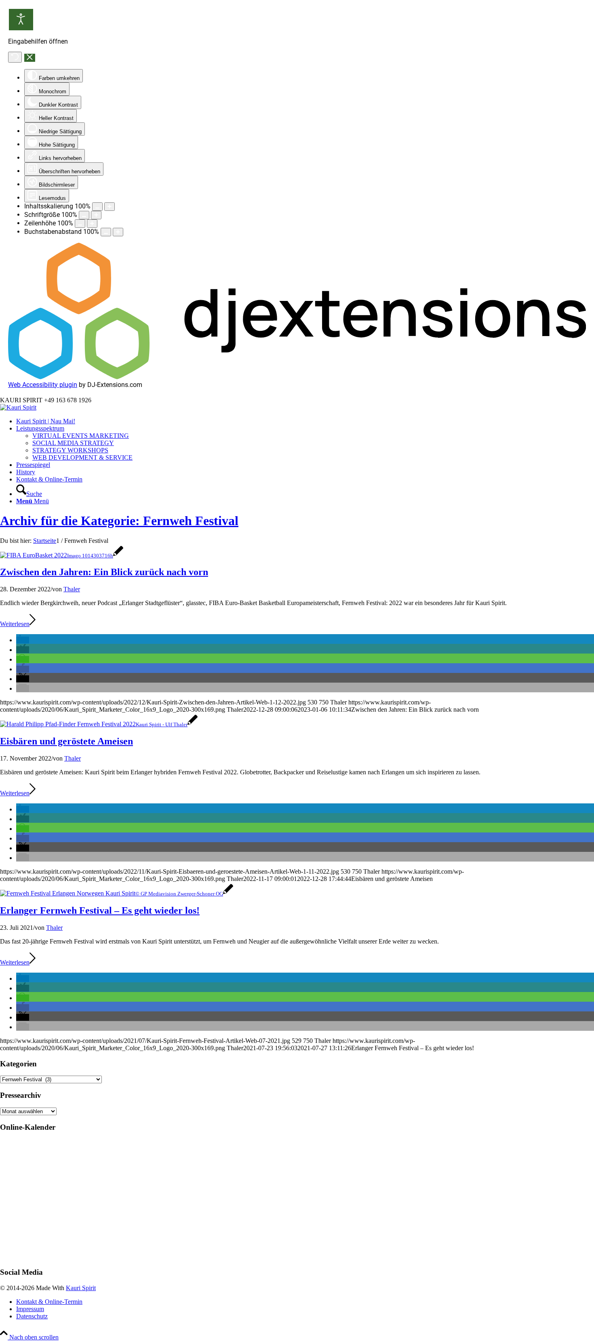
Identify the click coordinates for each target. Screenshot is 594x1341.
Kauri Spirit (81, 1287)
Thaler (71, 589)
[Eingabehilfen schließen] (29, 58)
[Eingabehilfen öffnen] (21, 19)
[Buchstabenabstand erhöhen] (118, 232)
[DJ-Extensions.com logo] (297, 377)
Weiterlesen (14, 623)
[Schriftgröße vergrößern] (96, 215)
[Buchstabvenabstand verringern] (106, 232)
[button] (22, 640)
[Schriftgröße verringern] (84, 215)
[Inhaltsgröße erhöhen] (109, 206)
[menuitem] (305, 421)
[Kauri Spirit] (18, 407)
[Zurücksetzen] (15, 57)
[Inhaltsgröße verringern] (97, 206)
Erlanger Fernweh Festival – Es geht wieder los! (100, 910)
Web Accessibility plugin (42, 385)
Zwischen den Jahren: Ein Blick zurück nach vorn (104, 572)
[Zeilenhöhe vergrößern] (92, 223)
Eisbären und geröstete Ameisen (66, 741)
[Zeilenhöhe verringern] (80, 223)
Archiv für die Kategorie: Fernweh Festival (119, 520)
